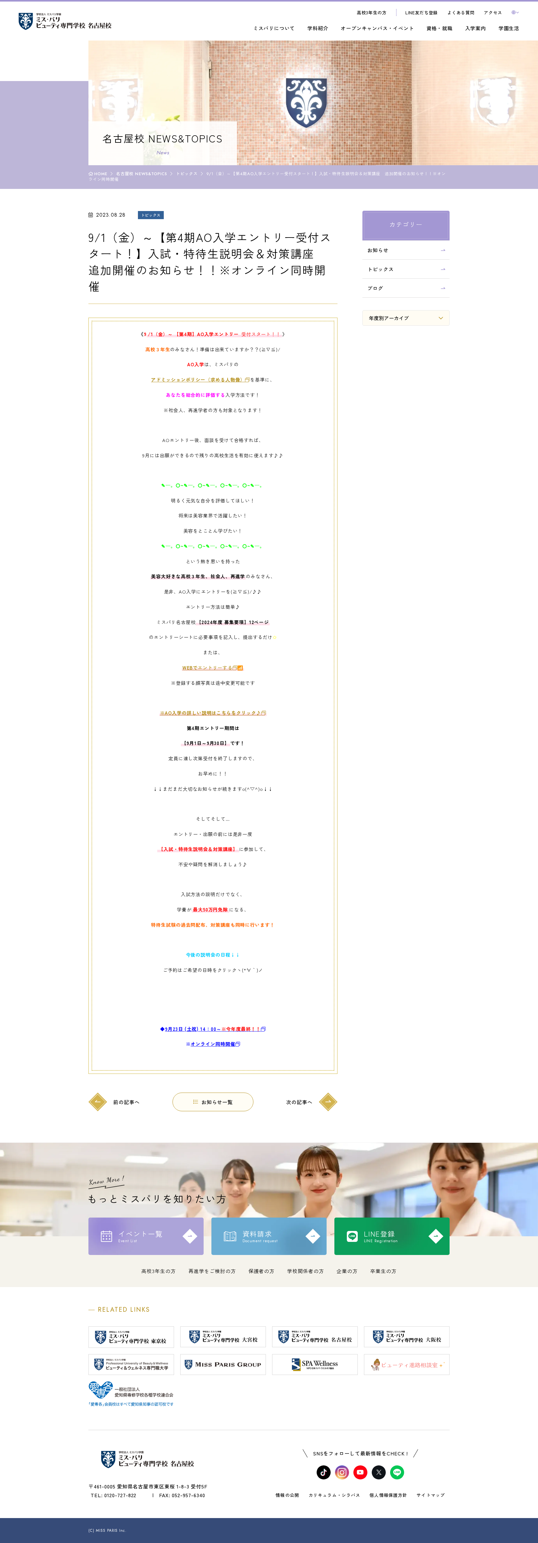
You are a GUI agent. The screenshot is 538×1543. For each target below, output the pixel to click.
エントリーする (207, 667)
